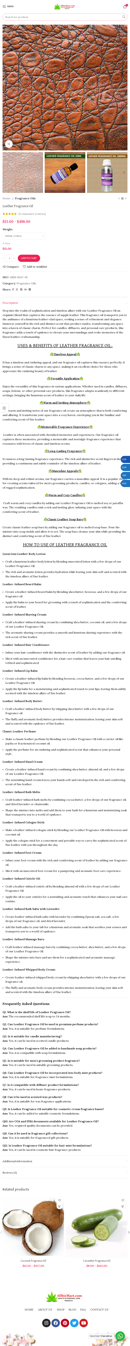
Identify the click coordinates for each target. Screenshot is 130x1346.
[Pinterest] (65, 1323)
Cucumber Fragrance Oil (96, 1261)
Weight (7, 229)
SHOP (60, 1309)
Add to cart (29, 258)
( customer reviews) (32, 214)
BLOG (72, 1309)
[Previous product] (119, 198)
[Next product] (125, 198)
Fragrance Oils (25, 198)
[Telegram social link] (30, 289)
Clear (7, 243)
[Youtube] (83, 1323)
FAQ (83, 1309)
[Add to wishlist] (59, 1200)
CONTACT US (99, 1309)
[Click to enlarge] (9, 144)
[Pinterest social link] (21, 289)
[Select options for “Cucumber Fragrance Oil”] (123, 1206)
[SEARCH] (123, 17)
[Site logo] (65, 6)
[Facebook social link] (13, 289)
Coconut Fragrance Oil (33, 1261)
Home (6, 198)
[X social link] (17, 289)
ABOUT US (45, 1309)
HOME (29, 1309)
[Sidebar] (4, 408)
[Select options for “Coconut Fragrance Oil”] (59, 1206)
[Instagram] (46, 1323)
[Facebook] (55, 1323)
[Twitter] (74, 1323)
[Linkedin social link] (26, 289)
